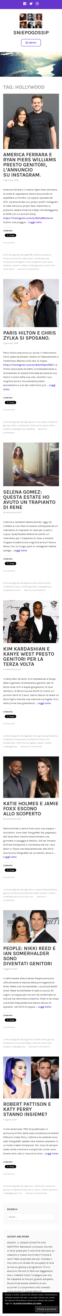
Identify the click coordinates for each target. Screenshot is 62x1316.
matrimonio (36, 425)
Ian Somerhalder (23, 1043)
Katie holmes (40, 893)
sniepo (24, 265)
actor (30, 1186)
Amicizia (32, 583)
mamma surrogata (26, 743)
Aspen (31, 422)
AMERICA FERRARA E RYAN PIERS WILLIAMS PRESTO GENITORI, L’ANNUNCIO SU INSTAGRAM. (29, 165)
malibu (51, 893)
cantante (50, 1186)
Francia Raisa (43, 583)
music (18, 586)
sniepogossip (35, 265)
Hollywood (8, 262)
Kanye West (20, 739)
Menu (33, 42)
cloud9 (37, 258)
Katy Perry (28, 1189)
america (37, 254)
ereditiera (52, 422)
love (29, 262)
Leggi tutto (35, 222)
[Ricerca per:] (31, 1216)
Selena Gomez (29, 586)
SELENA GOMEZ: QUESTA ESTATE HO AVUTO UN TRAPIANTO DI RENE (29, 499)
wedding (30, 429)
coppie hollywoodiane (45, 889)
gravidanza (52, 736)
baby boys (27, 258)
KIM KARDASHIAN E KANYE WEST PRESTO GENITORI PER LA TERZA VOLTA (28, 656)
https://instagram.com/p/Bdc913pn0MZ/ (28, 364)
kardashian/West (36, 739)
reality (48, 743)
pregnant (36, 262)
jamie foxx (28, 893)
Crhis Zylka (40, 422)
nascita (37, 1043)
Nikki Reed (46, 1043)
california (39, 1186)
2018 (30, 254)
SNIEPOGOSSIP (31, 33)
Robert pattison (49, 1189)
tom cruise (23, 896)
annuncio (16, 258)
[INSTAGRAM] (37, 3)
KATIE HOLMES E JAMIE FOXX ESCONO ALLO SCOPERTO (31, 809)
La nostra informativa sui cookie (27, 1303)
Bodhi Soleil (40, 1039)
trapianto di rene (12, 590)
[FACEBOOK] (25, 3)
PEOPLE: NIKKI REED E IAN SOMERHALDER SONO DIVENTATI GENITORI (29, 956)
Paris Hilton (49, 425)
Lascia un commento (28, 269)
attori (31, 889)
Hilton (14, 425)
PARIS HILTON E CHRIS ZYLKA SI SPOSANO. (29, 335)
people (6, 1046)
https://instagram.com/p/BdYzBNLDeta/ (28, 218)
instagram (20, 262)
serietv (16, 265)
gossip (45, 258)
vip (31, 896)
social (46, 265)
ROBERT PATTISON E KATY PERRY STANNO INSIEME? (27, 1109)
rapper (40, 743)
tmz (20, 1193)
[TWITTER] (31, 3)
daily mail (32, 736)
